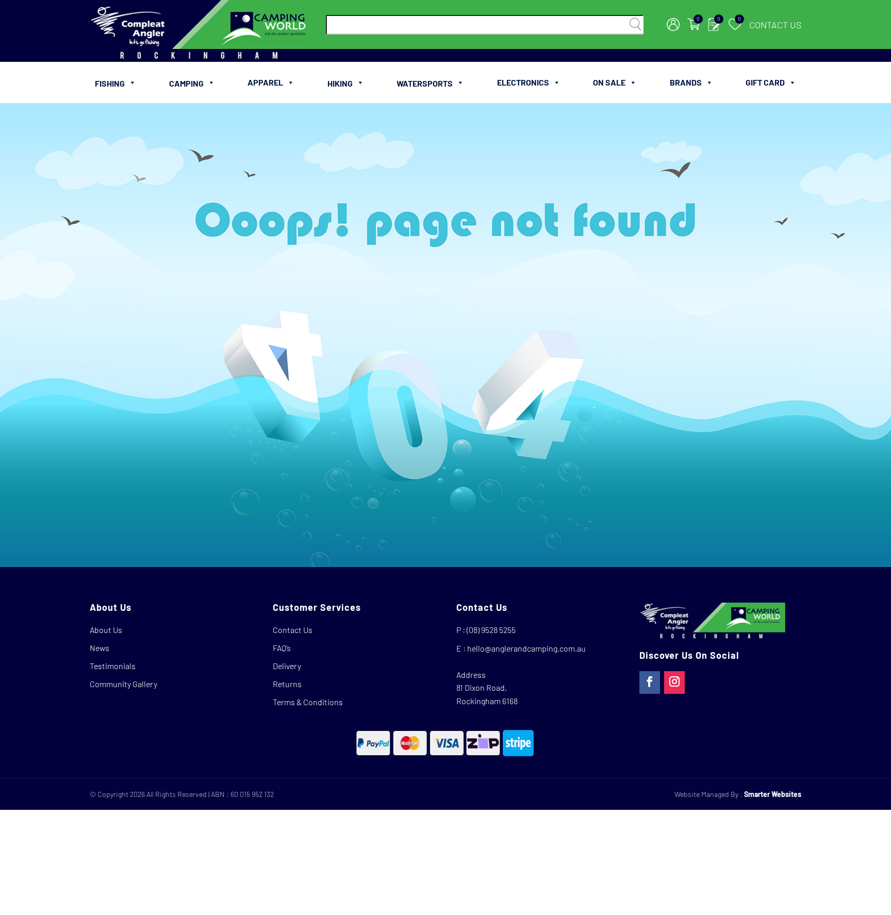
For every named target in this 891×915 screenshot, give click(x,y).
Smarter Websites (772, 794)
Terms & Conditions (308, 702)
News (99, 648)
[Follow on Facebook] (649, 682)
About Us (106, 630)
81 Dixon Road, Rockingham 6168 (487, 694)
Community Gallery (123, 684)
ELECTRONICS (523, 82)
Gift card (765, 82)
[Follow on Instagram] (674, 682)
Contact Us (775, 24)
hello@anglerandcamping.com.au (526, 648)
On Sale (609, 82)
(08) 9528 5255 (491, 630)
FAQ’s (282, 648)
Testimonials (113, 666)
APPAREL (265, 82)
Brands (686, 82)
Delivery (287, 666)
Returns (287, 684)
